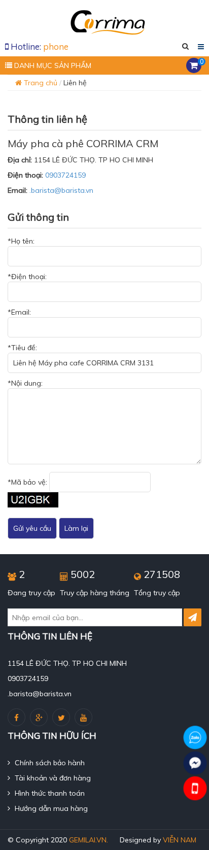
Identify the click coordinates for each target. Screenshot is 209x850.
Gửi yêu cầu (32, 528)
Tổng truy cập (157, 592)
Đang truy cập (31, 592)
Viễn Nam (179, 839)
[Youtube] (83, 717)
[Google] (39, 717)
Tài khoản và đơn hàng (52, 778)
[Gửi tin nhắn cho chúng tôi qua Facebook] (195, 763)
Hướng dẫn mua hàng (50, 808)
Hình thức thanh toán (49, 793)
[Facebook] (16, 717)
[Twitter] (61, 717)
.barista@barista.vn (61, 190)
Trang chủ (39, 82)
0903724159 (65, 175)
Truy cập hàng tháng (94, 592)
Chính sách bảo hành (49, 762)
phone (55, 46)
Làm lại (76, 528)
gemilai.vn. (88, 839)
